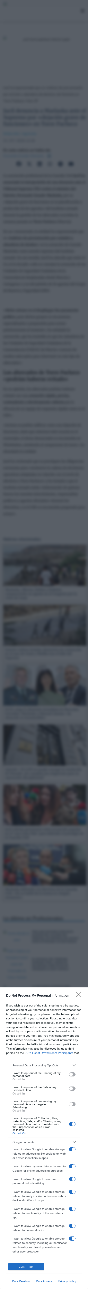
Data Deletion (21, 1281)
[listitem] (44, 1065)
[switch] (72, 1074)
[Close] (80, 996)
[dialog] (44, 1138)
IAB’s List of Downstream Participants (49, 1053)
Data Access (44, 1281)
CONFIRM (26, 1266)
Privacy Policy (67, 1281)
